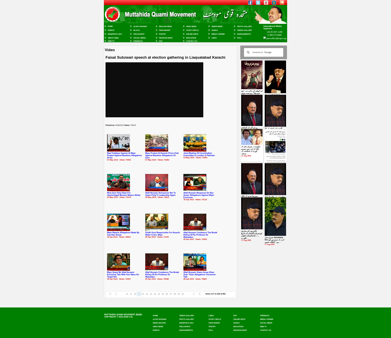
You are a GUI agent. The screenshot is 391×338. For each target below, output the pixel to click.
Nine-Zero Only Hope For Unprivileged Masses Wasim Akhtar (124, 194)
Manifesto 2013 (115, 34)
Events (111, 30)
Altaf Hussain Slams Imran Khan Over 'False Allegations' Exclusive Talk (199, 274)
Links (214, 38)
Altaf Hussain (140, 26)
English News (165, 26)
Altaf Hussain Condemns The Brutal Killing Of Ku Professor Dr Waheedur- (200, 234)
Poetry (162, 34)
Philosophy (138, 34)
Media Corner (218, 34)
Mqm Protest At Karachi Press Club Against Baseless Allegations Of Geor (162, 155)
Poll (239, 38)
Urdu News (191, 26)
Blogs (136, 30)
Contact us (265, 330)
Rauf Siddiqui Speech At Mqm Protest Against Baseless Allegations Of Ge (124, 155)
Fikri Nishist (164, 30)
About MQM (113, 38)
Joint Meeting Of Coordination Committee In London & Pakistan (199, 154)
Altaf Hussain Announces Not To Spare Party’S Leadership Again (160, 194)
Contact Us (191, 41)
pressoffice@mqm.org (276, 38)
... (252, 93)
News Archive (159, 323)
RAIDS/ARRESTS (244, 34)
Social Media (139, 38)
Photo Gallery (244, 26)
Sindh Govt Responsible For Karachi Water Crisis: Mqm (162, 233)
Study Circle (192, 30)
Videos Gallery (244, 30)
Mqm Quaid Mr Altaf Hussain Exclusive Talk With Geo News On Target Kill (123, 274)
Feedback (138, 41)
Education (191, 38)
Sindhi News (217, 26)
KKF (161, 41)
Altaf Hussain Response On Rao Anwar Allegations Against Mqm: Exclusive (198, 195)
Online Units (192, 34)
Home (110, 26)
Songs (215, 30)
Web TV (111, 41)
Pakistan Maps (165, 38)
